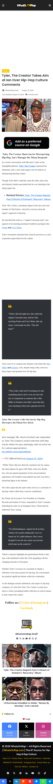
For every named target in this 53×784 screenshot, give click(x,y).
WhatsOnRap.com (14, 750)
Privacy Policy (17, 758)
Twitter (26, 602)
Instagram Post (30, 762)
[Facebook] (17, 638)
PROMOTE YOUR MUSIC (13, 762)
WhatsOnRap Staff (12, 90)
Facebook (26, 608)
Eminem (14, 367)
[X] (20, 638)
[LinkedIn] (23, 638)
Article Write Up (43, 762)
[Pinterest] (29, 638)
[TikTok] (35, 638)
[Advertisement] (26, 40)
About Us (6, 758)
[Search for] (49, 6)
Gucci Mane (17, 227)
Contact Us (33, 767)
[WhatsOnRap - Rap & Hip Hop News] (26, 5)
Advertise (46, 758)
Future (5, 227)
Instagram (40, 602)
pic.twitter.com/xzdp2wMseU (16, 451)
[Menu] (3, 6)
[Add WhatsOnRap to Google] (26, 148)
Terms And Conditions (32, 758)
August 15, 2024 (34, 458)
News (5, 71)
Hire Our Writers (21, 767)
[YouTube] (26, 638)
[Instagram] (32, 638)
